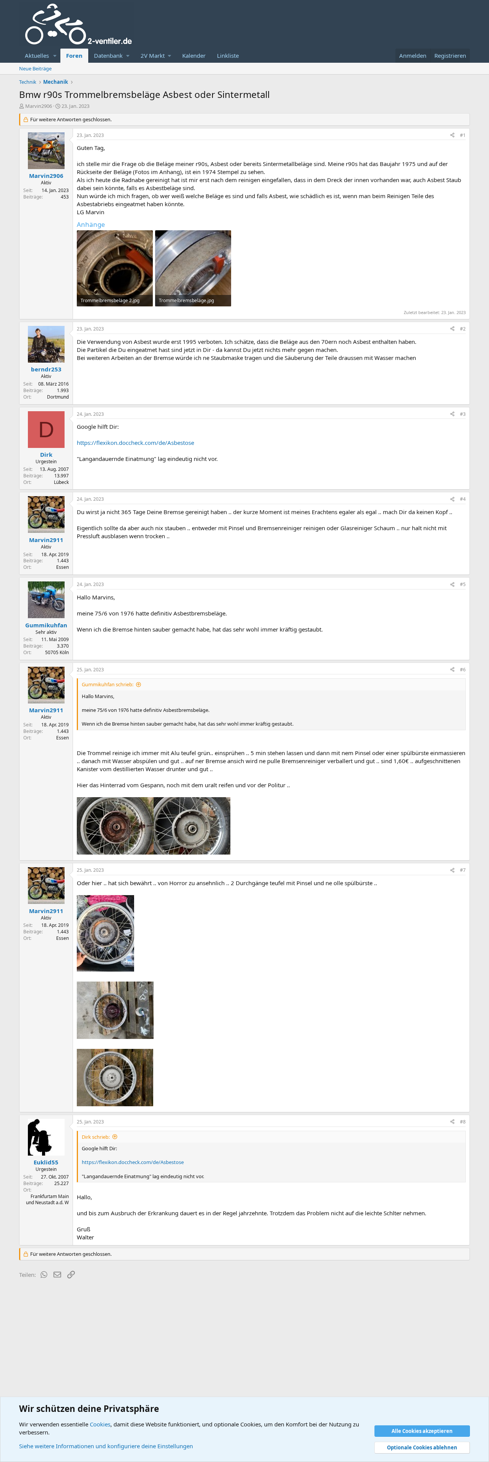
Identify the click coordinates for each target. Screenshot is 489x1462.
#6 (463, 669)
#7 (463, 870)
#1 (463, 135)
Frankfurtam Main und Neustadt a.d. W (47, 1199)
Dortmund (58, 397)
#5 (463, 584)
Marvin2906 (38, 106)
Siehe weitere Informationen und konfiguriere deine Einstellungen (106, 1446)
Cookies (100, 1424)
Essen (62, 567)
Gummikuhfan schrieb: (107, 684)
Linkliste (228, 55)
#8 (463, 1121)
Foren (74, 55)
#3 (463, 414)
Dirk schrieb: (96, 1136)
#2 (463, 329)
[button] (55, 56)
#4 (463, 499)
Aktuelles (37, 55)
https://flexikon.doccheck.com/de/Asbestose (135, 442)
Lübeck (61, 482)
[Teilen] (452, 135)
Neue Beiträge (35, 68)
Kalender (194, 55)
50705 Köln (57, 652)
